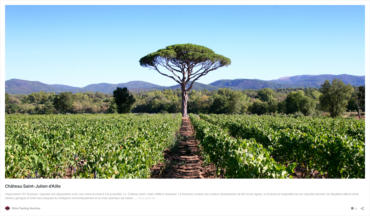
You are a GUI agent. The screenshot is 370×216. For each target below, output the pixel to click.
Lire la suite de (146, 198)
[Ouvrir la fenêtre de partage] (362, 207)
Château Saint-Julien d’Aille (33, 186)
